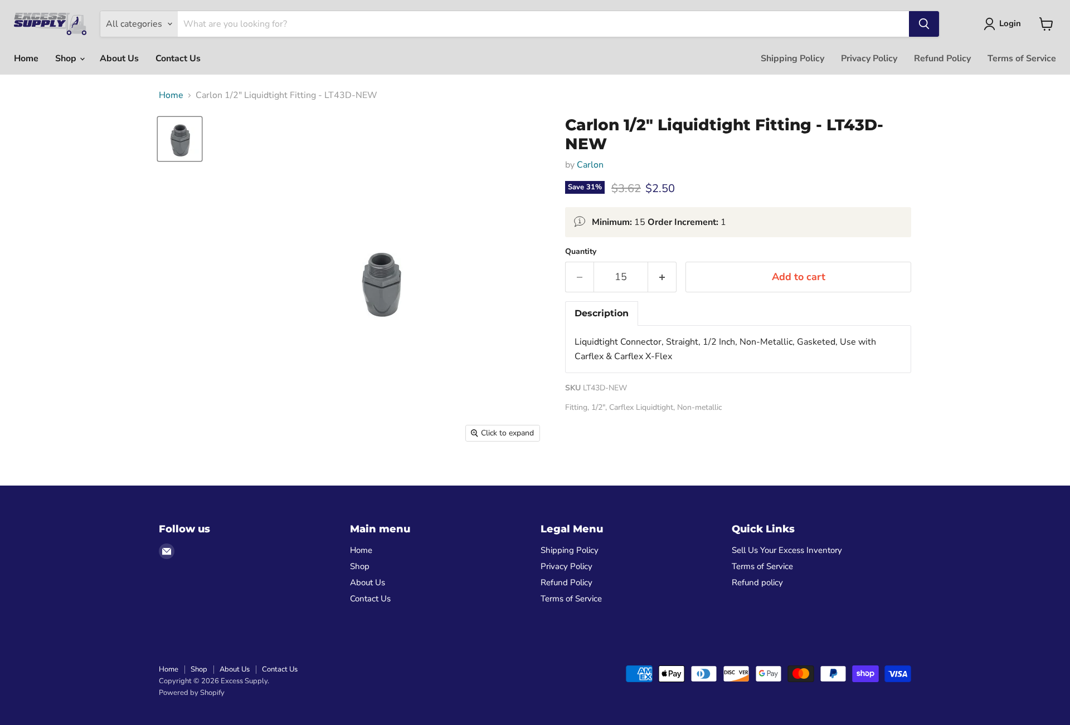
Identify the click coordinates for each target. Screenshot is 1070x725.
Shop (67, 58)
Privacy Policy (869, 58)
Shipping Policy (792, 58)
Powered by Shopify (192, 693)
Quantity (580, 251)
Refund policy (757, 582)
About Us (119, 58)
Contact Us (178, 58)
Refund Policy (942, 58)
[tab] (601, 313)
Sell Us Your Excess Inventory (787, 550)
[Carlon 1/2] (180, 139)
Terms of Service (1022, 58)
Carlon (590, 165)
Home (26, 58)
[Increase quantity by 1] (662, 277)
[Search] (924, 24)
